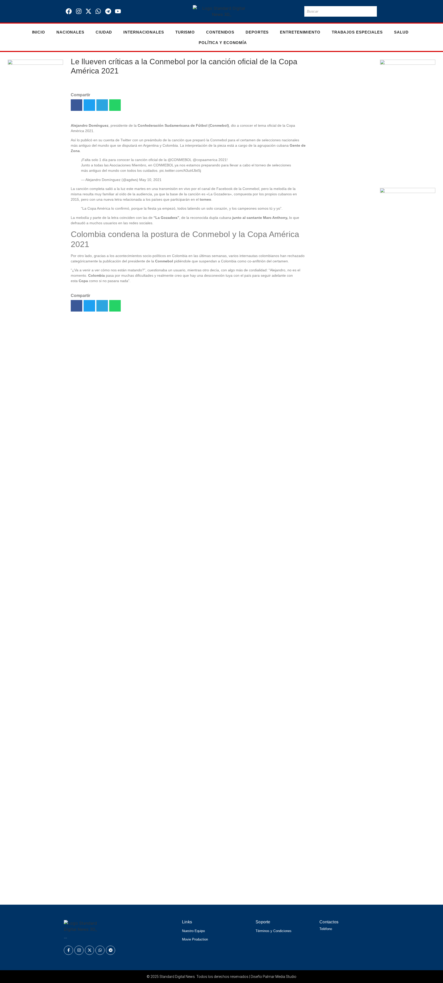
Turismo (185, 32)
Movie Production (195, 939)
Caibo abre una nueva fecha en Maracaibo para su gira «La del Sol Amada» (339, 87)
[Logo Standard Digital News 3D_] (221, 11)
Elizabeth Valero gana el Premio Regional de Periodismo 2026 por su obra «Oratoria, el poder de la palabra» (201, 830)
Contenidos (220, 32)
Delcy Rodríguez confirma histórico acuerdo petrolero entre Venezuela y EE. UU (164, 894)
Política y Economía (223, 42)
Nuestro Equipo (193, 931)
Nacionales (70, 32)
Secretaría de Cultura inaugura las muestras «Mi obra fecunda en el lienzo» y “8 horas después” (342, 251)
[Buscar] (372, 11)
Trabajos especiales (357, 32)
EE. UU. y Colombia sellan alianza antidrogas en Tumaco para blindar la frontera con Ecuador (342, 505)
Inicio (38, 32)
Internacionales (143, 32)
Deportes (257, 32)
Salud (401, 32)
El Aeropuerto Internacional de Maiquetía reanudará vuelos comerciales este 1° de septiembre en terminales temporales (339, 416)
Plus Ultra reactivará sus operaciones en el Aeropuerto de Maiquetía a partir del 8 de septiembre (341, 356)
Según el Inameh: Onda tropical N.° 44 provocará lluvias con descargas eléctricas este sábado (184, 844)
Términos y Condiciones (273, 931)
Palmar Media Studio (279, 977)
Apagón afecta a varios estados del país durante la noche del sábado (340, 460)
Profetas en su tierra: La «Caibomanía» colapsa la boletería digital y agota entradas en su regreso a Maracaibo (341, 305)
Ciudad (104, 32)
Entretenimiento (300, 32)
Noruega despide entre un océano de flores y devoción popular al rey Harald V (163, 859)
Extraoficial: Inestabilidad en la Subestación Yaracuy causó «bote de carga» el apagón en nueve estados (342, 204)
